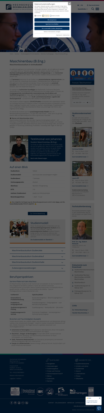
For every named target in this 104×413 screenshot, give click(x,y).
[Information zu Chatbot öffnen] (99, 408)
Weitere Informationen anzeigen (52, 31)
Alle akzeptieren (52, 20)
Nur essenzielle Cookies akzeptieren (52, 28)
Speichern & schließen (52, 24)
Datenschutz (66, 35)
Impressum (59, 35)
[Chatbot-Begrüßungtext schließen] (100, 398)
